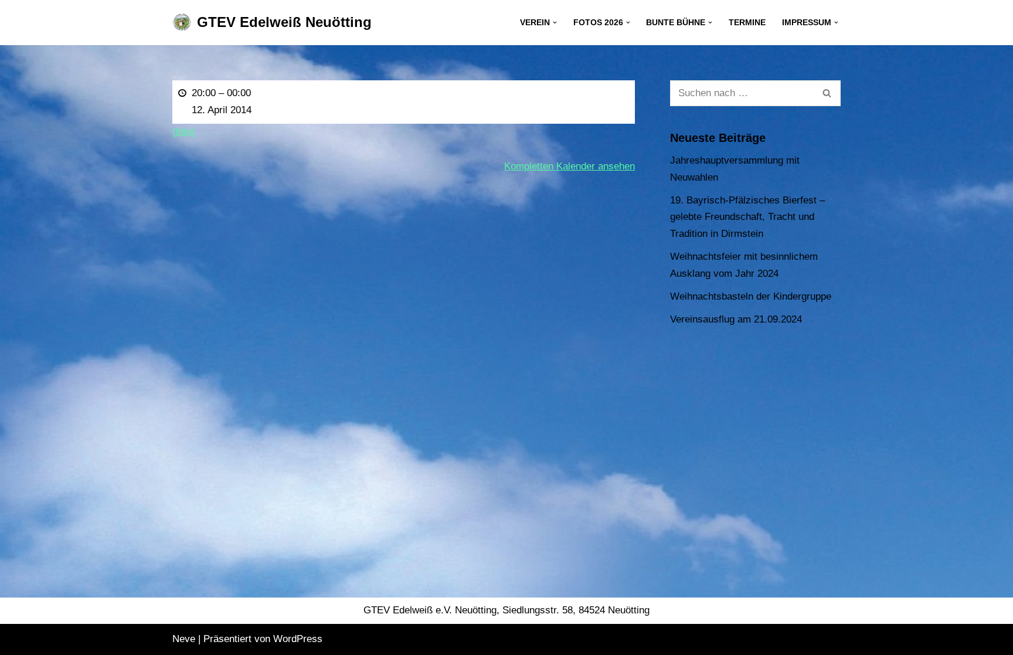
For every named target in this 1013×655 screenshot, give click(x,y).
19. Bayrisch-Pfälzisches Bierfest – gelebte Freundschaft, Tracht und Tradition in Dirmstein (747, 217)
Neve (183, 638)
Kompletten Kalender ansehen (569, 166)
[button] (555, 23)
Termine (747, 22)
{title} (183, 131)
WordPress (297, 638)
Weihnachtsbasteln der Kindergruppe (750, 296)
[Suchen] (827, 93)
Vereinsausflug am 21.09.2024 (736, 319)
